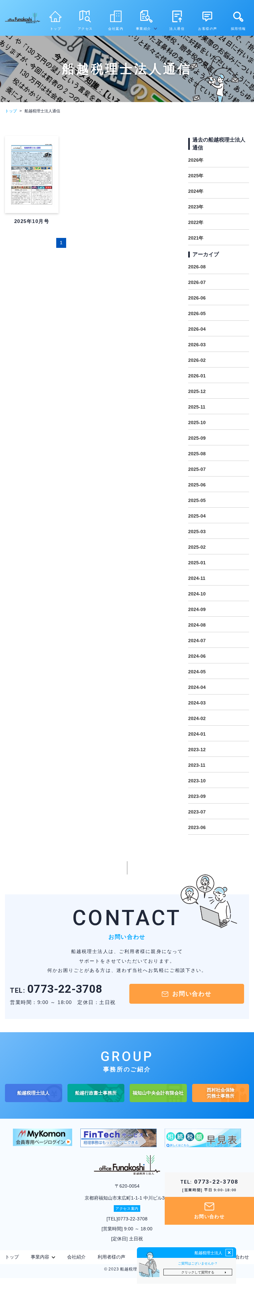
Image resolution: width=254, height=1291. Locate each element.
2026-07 (197, 282)
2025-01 (197, 562)
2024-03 (197, 702)
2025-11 (196, 407)
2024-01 (197, 734)
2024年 (195, 191)
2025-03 (197, 531)
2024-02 (197, 718)
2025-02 (197, 547)
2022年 (195, 222)
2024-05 (197, 671)
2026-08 (197, 266)
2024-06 (197, 656)
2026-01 (197, 375)
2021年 (195, 238)
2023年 (195, 206)
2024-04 (197, 687)
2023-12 (197, 749)
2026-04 (197, 329)
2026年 (195, 160)
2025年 (195, 175)
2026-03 (197, 344)
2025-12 (197, 391)
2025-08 (197, 453)
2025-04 (197, 516)
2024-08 (197, 625)
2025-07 (197, 469)
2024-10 (197, 593)
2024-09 (197, 609)
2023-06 (197, 827)
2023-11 (196, 765)
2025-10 (197, 422)
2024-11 (196, 578)
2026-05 (197, 313)
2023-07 (197, 811)
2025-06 (197, 484)
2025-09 (197, 438)
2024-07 (197, 640)
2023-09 (197, 796)
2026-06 (197, 298)
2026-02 (197, 360)
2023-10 (197, 780)
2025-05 (197, 500)
